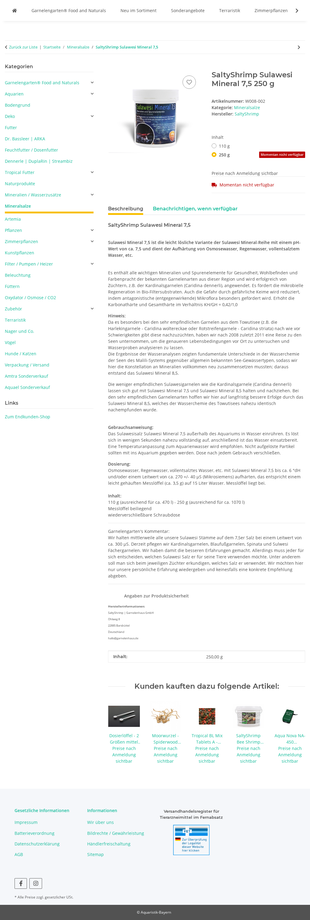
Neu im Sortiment (138, 10)
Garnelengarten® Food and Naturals (68, 10)
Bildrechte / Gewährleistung (115, 833)
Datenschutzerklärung (37, 844)
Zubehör (13, 309)
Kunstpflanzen (19, 253)
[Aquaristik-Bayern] (14, 10)
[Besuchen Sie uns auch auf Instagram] (35, 883)
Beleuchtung (18, 275)
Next (295, 732)
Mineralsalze (247, 107)
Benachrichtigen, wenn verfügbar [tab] (195, 209)
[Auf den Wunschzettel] (189, 82)
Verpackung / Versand (27, 365)
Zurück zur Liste (23, 47)
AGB (19, 854)
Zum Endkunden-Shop (27, 417)
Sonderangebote (188, 10)
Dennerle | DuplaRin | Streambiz (39, 161)
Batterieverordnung (34, 833)
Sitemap (95, 854)
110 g (224, 146)
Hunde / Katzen (20, 353)
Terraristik (229, 10)
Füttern (12, 286)
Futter (11, 127)
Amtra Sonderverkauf (26, 376)
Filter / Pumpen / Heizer (29, 264)
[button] (293, 10)
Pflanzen (13, 230)
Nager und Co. (19, 331)
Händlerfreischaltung (108, 844)
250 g (261, 155)
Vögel (10, 342)
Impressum (26, 822)
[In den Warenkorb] (113, 67)
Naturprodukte (20, 183)
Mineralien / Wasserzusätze (33, 195)
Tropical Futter (20, 172)
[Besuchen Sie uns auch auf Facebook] (21, 883)
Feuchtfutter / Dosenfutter (31, 150)
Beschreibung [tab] (125, 209)
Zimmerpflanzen (271, 10)
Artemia (13, 219)
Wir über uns (100, 822)
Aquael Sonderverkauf (27, 387)
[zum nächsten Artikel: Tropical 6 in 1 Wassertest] (299, 47)
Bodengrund (17, 105)
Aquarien (14, 94)
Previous (118, 732)
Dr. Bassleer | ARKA (25, 139)
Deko (10, 116)
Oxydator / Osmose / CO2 (30, 297)
